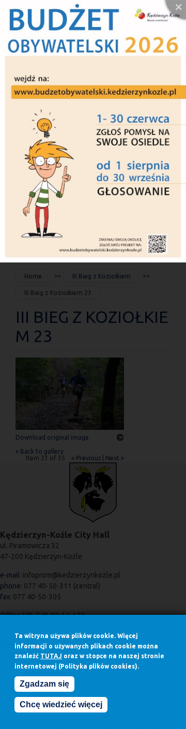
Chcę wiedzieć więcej (61, 704)
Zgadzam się (44, 683)
